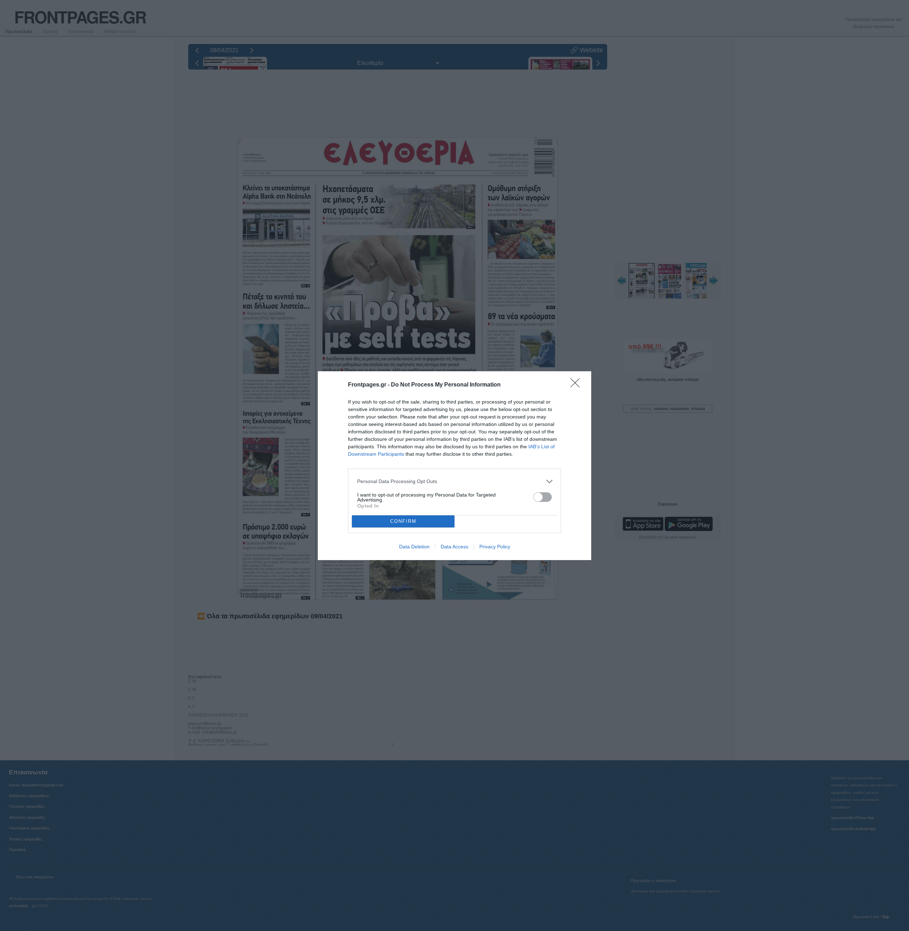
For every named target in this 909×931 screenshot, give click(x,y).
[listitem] (454, 481)
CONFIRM (403, 521)
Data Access (454, 546)
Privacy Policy (494, 546)
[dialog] (454, 465)
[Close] (577, 385)
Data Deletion (414, 546)
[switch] (542, 497)
